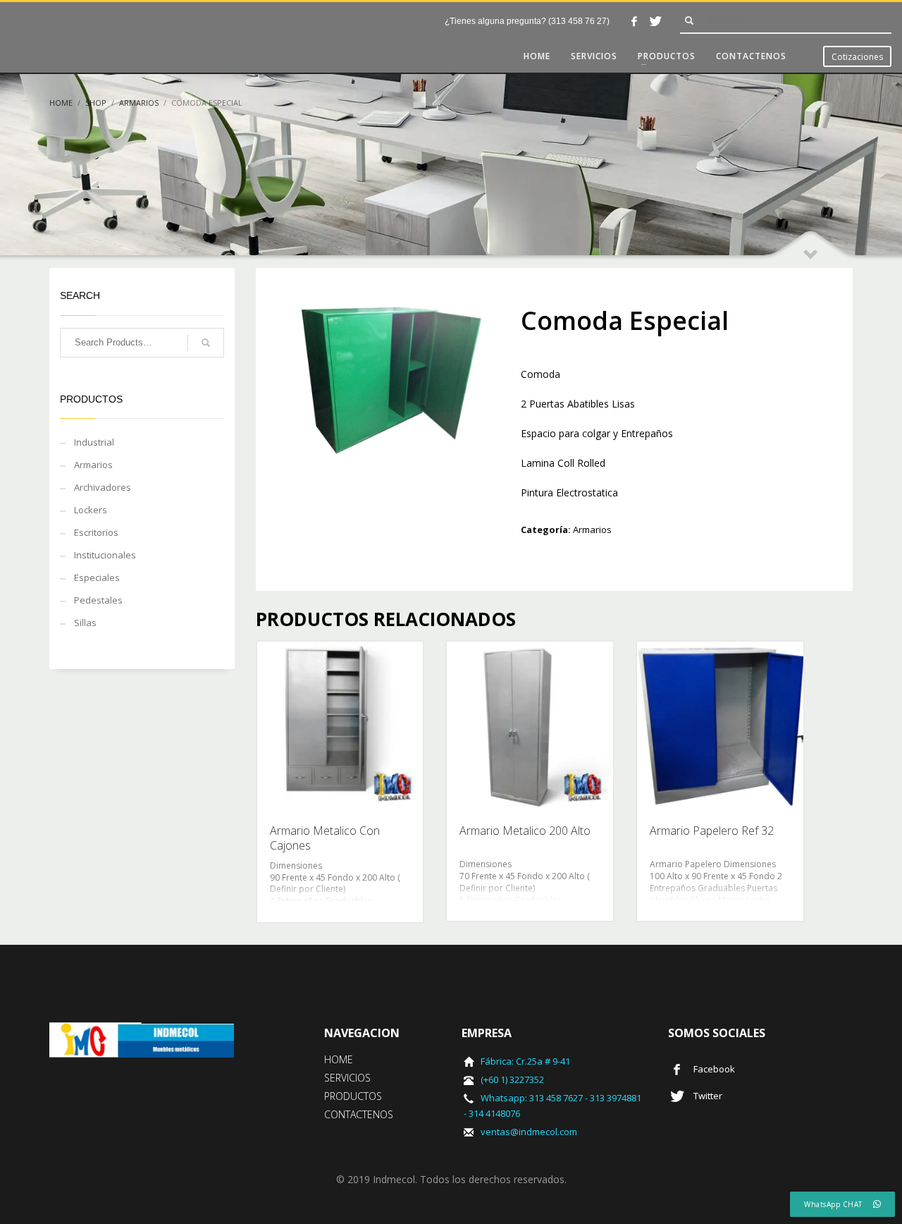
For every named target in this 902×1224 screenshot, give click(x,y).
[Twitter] (655, 21)
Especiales (97, 577)
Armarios (592, 529)
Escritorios (96, 532)
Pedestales (98, 600)
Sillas (85, 622)
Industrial (94, 442)
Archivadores (102, 487)
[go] (689, 20)
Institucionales (105, 555)
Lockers (90, 509)
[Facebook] (634, 21)
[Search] (205, 342)
